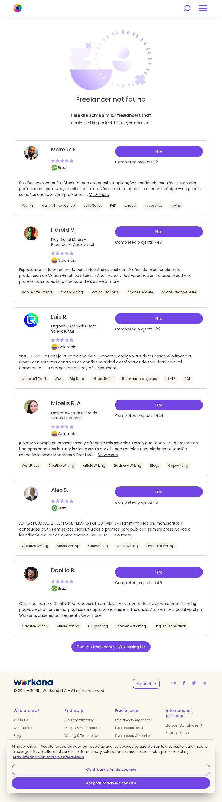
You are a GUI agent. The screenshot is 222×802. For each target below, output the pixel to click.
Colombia (67, 260)
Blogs (154, 465)
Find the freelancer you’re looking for (111, 646)
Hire (158, 151)
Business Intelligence (139, 378)
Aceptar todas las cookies (111, 783)
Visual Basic (103, 378)
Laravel (130, 205)
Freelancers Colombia (133, 735)
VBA (58, 378)
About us (21, 720)
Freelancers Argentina (133, 720)
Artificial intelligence (58, 205)
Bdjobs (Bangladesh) (184, 725)
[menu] (203, 8)
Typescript (153, 205)
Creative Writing (61, 465)
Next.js (176, 205)
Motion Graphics (105, 292)
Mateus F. (64, 149)
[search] (187, 8)
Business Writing (127, 465)
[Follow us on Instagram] (173, 683)
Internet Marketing (131, 626)
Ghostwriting (127, 545)
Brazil (62, 167)
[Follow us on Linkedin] (204, 683)
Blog (17, 735)
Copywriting (178, 465)
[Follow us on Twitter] (194, 683)
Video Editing (72, 292)
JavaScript (92, 205)
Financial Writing (160, 545)
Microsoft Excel (34, 378)
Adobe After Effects (37, 292)
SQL (187, 378)
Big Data (77, 378)
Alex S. (59, 490)
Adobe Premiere (140, 292)
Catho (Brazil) (177, 733)
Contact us (23, 727)
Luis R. (59, 316)
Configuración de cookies (111, 769)
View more (99, 194)
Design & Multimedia (81, 727)
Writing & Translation (81, 735)
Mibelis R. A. (66, 403)
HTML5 (170, 378)
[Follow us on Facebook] (184, 683)
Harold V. (63, 230)
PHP (113, 205)
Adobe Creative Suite (179, 292)
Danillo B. (63, 570)
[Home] (17, 8)
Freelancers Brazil (129, 727)
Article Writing (94, 465)
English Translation (170, 626)
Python (27, 205)
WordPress (30, 465)
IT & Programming (79, 720)
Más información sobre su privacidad (48, 757)
